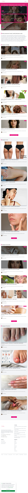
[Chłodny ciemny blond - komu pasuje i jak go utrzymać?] (14, 10)
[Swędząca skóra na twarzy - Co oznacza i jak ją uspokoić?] (14, 197)
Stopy (15, 448)
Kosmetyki (15, 443)
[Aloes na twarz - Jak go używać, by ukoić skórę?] (14, 279)
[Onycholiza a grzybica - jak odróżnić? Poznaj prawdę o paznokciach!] (14, 335)
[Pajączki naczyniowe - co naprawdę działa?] (14, 174)
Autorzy (2, 439)
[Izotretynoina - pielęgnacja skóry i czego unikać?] (14, 294)
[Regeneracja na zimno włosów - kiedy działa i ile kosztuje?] (14, 79)
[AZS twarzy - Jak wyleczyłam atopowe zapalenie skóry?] (14, 222)
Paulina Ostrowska (4, 163)
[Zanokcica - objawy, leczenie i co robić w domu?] (14, 382)
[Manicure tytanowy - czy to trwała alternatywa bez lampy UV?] (14, 403)
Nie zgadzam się (8, 489)
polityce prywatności (10, 487)
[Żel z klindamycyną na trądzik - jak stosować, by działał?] (14, 264)
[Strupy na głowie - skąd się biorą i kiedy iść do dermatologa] (14, 26)
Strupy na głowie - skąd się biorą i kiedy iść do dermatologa (11, 28)
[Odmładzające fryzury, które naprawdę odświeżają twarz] (14, 18)
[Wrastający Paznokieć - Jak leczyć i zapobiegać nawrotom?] (14, 358)
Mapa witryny (25, 454)
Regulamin (2, 454)
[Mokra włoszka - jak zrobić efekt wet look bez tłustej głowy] (14, 50)
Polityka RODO (17, 454)
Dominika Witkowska (5, 210)
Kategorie (15, 439)
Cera (14, 444)
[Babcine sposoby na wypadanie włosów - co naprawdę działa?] (14, 94)
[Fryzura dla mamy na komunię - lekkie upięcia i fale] (14, 109)
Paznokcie (15, 442)
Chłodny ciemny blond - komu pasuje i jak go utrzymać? (8, 11)
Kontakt (14, 454)
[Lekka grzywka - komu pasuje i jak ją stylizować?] (14, 64)
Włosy (15, 449)
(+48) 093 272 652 (4, 435)
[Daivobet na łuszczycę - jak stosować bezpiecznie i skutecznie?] (14, 309)
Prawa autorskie (5, 454)
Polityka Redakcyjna (21, 454)
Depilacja (15, 447)
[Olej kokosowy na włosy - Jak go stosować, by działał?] (14, 250)
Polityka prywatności (10, 454)
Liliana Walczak (4, 185)
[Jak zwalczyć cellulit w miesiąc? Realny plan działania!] (14, 150)
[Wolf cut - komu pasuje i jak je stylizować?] (14, 124)
